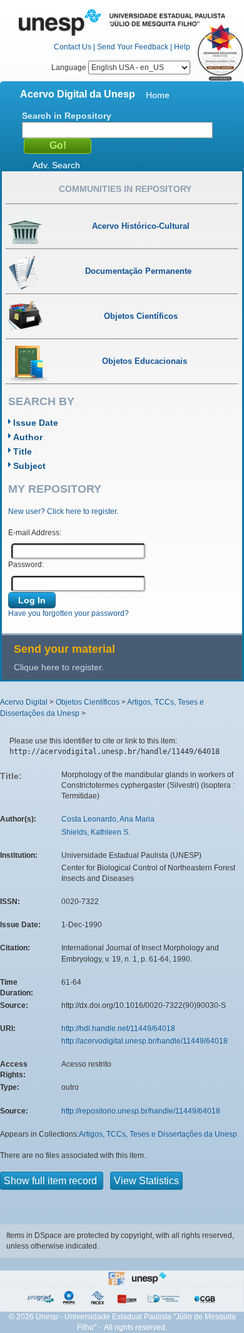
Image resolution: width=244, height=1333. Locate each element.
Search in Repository (66, 116)
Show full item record (51, 1180)
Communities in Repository (125, 189)
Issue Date (35, 423)
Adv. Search (56, 165)
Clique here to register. (59, 667)
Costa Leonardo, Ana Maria (108, 819)
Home (158, 95)
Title (22, 451)
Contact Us (72, 47)
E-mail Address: (34, 532)
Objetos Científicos (87, 702)
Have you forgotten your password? (68, 613)
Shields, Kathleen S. (95, 832)
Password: (26, 564)
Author (28, 437)
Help (182, 47)
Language (69, 67)
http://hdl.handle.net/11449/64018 (118, 1028)
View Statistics (146, 1180)
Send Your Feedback (132, 47)
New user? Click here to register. (63, 511)
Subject (29, 466)
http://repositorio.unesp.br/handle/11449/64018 (140, 1111)
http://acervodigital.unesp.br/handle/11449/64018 (144, 1041)
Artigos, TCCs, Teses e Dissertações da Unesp (158, 1134)
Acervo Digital (24, 702)
